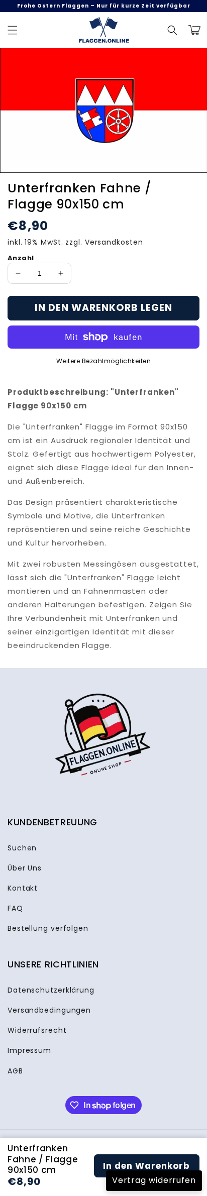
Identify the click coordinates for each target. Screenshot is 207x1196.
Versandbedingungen (49, 1010)
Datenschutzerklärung (51, 990)
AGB (15, 1071)
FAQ (15, 908)
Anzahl (21, 258)
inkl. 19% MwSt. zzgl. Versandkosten (75, 242)
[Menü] (13, 30)
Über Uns (25, 868)
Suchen (22, 848)
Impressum (29, 1050)
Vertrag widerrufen (154, 1180)
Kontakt (23, 888)
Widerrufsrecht (37, 1030)
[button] (172, 30)
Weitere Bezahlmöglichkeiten (103, 361)
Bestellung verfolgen (48, 928)
